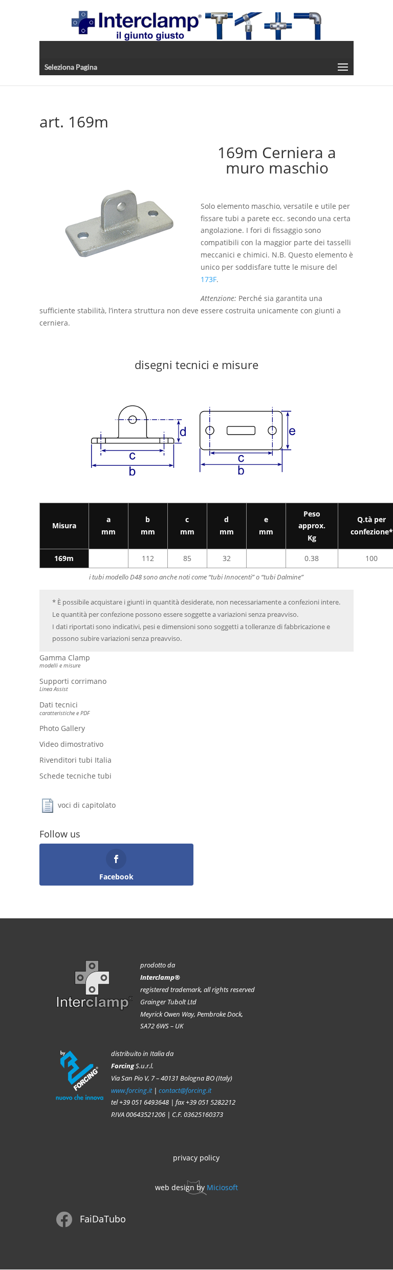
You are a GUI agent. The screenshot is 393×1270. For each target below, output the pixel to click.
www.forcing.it (131, 1090)
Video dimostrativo (71, 744)
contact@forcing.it (185, 1090)
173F (208, 279)
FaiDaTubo (103, 1219)
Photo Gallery (62, 728)
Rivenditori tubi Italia (75, 760)
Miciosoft (222, 1187)
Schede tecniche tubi (75, 776)
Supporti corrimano (72, 684)
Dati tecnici (64, 708)
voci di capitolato (87, 804)
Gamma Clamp (64, 661)
